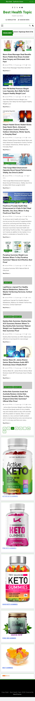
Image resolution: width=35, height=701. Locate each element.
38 (28, 428)
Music (6, 355)
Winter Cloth (8, 120)
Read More (6, 71)
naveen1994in (8, 65)
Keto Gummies (8, 317)
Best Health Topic (17, 12)
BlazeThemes (17, 694)
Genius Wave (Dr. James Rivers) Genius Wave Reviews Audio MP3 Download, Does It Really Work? (16, 362)
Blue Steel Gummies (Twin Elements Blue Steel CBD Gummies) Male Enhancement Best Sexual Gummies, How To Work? (7, 1)
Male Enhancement (9, 163)
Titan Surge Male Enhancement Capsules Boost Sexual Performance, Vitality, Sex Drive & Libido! (17, 170)
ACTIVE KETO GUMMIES (10, 496)
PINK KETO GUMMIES (9, 548)
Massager (7, 50)
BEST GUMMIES (7, 668)
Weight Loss (7, 84)
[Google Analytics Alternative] (6, 676)
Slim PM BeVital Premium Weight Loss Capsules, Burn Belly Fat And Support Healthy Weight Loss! (16, 91)
